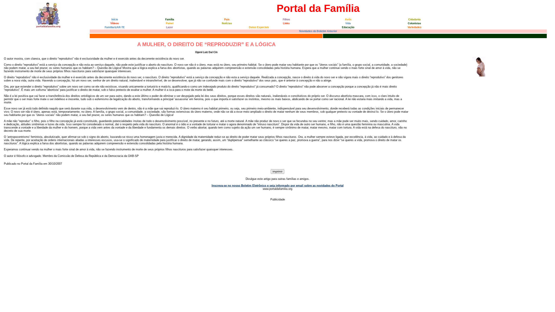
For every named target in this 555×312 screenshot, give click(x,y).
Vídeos (114, 23)
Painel (169, 23)
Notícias (227, 23)
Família (169, 19)
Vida (348, 23)
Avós (348, 19)
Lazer (169, 27)
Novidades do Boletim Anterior (318, 31)
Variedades (414, 27)
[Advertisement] (81, 214)
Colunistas (414, 23)
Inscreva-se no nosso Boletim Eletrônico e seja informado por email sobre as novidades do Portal (278, 185)
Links (286, 23)
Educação (348, 27)
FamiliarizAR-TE (115, 27)
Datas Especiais (259, 27)
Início (114, 19)
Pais (227, 19)
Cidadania (414, 19)
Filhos (286, 19)
